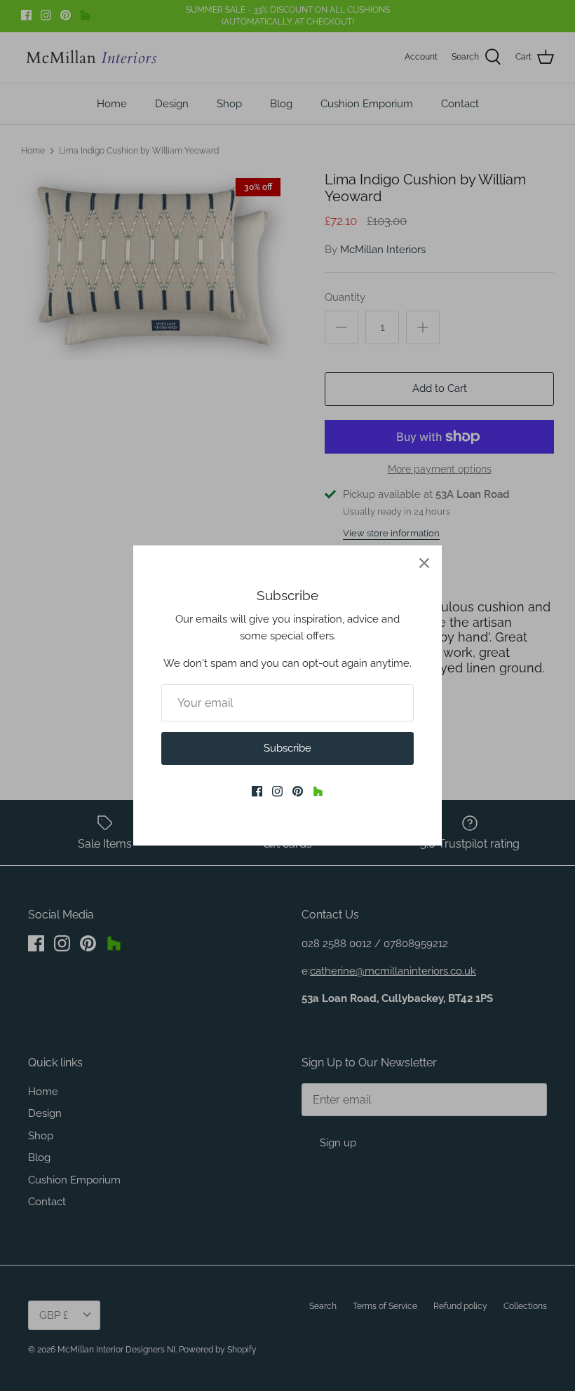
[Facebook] (257, 791)
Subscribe (287, 748)
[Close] (424, 563)
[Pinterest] (297, 791)
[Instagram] (277, 791)
